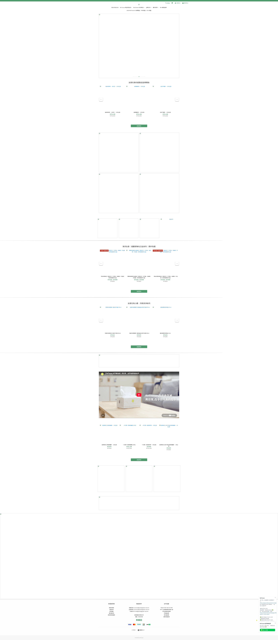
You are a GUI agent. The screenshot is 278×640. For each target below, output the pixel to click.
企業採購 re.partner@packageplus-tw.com (139, 609)
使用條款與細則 (111, 615)
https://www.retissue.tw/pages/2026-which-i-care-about (269, 613)
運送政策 (111, 609)
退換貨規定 (111, 607)
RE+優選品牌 (163, 7)
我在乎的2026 (114, 7)
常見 (110, 611)
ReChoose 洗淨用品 (138, 7)
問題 (112, 611)
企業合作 (148, 7)
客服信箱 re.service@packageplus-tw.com (139, 607)
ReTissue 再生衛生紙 (125, 7)
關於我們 (155, 7)
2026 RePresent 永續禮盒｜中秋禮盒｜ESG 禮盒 (139, 10)
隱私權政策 (111, 613)
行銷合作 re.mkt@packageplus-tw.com (139, 611)
